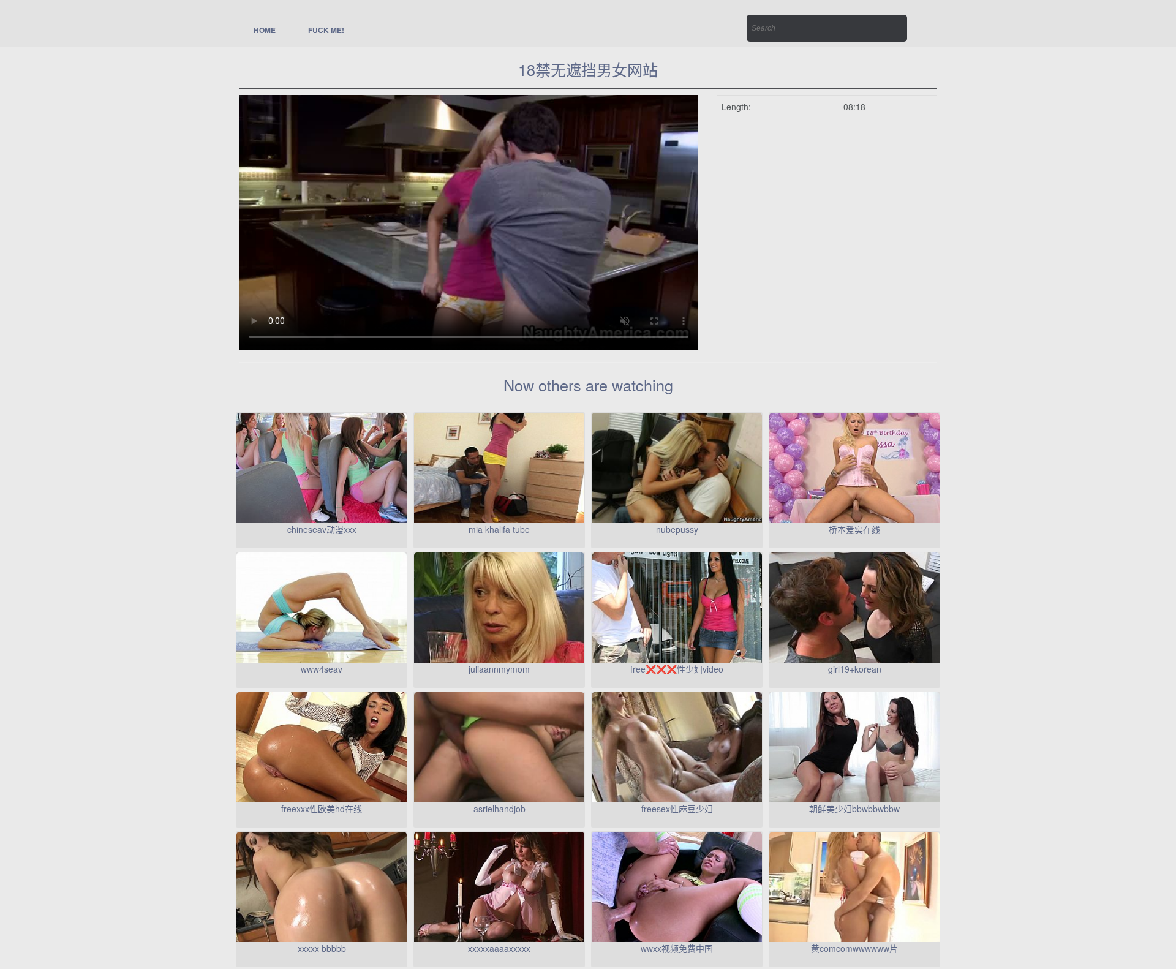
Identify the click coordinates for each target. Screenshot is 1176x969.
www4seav (321, 669)
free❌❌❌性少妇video (676, 669)
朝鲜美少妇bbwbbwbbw (854, 808)
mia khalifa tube (499, 529)
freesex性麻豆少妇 (677, 808)
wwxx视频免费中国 (677, 948)
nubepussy (677, 529)
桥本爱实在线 (854, 529)
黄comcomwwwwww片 (854, 948)
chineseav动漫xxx (321, 529)
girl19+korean (854, 669)
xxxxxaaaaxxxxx (499, 948)
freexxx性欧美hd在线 (321, 808)
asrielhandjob (499, 808)
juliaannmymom (499, 669)
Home (265, 30)
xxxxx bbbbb (322, 948)
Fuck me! (326, 30)
